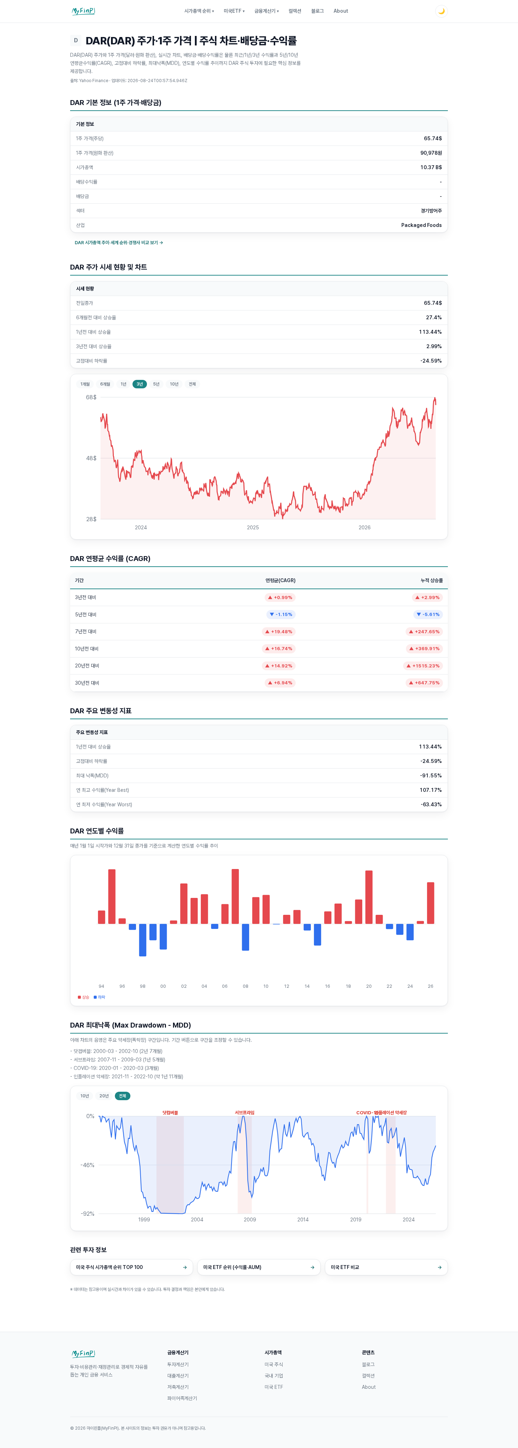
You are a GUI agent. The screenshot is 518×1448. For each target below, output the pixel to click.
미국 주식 (274, 1364)
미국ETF (234, 11)
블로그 (317, 11)
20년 (104, 1095)
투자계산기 (178, 1364)
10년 (174, 384)
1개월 (85, 384)
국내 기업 (274, 1376)
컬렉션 (295, 11)
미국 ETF (274, 1387)
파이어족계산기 (182, 1398)
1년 (123, 384)
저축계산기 (178, 1387)
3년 (140, 384)
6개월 (105, 384)
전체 (192, 384)
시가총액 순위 (199, 11)
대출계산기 (178, 1376)
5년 (156, 384)
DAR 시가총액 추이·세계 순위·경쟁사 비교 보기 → (119, 242)
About (341, 11)
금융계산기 (266, 11)
